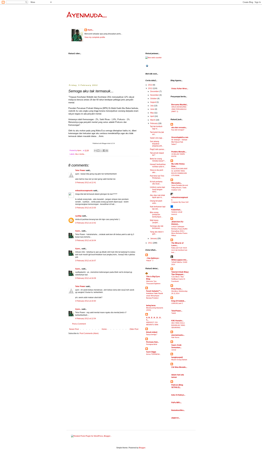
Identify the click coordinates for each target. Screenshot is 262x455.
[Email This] (95, 150)
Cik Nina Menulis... (179, 367)
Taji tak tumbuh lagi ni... (156, 127)
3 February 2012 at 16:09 (85, 278)
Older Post (134, 329)
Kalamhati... (176, 210)
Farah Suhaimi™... (154, 291)
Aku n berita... (80, 154)
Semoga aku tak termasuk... (156, 227)
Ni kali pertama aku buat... (156, 183)
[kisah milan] (151, 332)
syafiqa (78, 216)
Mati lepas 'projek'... (154, 221)
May (152, 113)
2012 (150, 88)
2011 (150, 243)
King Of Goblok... (178, 301)
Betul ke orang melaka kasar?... (158, 160)
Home (104, 329)
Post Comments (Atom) (89, 333)
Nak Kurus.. (175, 337)
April (152, 116)
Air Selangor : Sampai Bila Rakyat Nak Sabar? (179, 142)
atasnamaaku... (178, 335)
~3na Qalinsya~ (153, 258)
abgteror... (175, 418)
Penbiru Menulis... (178, 152)
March (153, 120)
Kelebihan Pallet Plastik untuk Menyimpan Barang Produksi (154, 295)
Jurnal (173, 350)
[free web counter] (153, 58)
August (153, 102)
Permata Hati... (152, 342)
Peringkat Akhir (151, 344)
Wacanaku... (176, 183)
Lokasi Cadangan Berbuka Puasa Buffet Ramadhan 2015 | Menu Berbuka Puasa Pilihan (179, 231)
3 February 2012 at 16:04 (85, 240)
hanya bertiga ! (151, 334)
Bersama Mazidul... (179, 105)
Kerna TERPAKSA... (153, 354)
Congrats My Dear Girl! (179, 202)
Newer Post (74, 329)
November (154, 95)
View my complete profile (94, 37)
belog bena (151, 305)
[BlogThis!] (98, 150)
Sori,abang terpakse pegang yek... (156, 143)
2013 (150, 85)
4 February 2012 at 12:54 (85, 318)
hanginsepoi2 (177, 357)
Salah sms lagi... (156, 138)
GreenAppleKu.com (179, 137)
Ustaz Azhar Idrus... (179, 88)
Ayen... (90, 30)
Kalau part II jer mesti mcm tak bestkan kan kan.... (179, 250)
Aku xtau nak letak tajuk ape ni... (157, 196)
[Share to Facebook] (104, 150)
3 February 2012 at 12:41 (85, 182)
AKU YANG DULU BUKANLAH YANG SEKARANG (178, 325)
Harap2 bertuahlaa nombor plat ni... (158, 165)
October (153, 98)
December (154, 91)
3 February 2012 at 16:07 (85, 261)
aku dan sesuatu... (179, 127)
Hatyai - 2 (149, 260)
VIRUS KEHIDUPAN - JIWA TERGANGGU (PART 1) (179, 109)
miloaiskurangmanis (84, 191)
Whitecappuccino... (179, 260)
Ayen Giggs (151, 352)
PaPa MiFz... (176, 402)
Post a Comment (79, 324)
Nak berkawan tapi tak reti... (157, 208)
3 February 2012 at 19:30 (85, 301)
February (154, 123)
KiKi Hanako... (177, 321)
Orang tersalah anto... (156, 202)
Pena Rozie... (176, 289)
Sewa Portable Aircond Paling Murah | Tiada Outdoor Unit (179, 187)
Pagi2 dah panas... (157, 149)
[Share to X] (101, 150)
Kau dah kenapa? (177, 130)
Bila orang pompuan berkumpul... (156, 214)
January (153, 238)
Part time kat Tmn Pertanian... (157, 177)
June (152, 109)
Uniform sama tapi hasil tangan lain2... (157, 189)
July (152, 106)
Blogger (142, 448)
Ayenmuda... (87, 14)
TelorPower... (176, 311)
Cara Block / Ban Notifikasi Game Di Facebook (178, 279)
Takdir (173, 313)
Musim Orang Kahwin (179, 360)
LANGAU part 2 (177, 303)
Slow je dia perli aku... (156, 171)
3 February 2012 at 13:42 (85, 223)
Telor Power (80, 170)
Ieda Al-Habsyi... (178, 395)
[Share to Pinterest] (106, 150)
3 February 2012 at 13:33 (85, 208)
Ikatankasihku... (178, 410)
